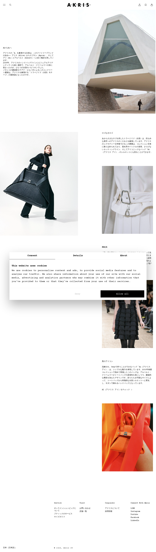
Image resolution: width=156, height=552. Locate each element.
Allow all (122, 294)
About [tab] (123, 255)
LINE (133, 508)
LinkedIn (135, 521)
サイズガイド (59, 517)
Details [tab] (78, 255)
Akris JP (68, 548)
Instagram (135, 511)
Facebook (135, 518)
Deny (77, 294)
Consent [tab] (32, 255)
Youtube (134, 514)
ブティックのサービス (63, 514)
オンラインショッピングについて (65, 509)
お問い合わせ (85, 508)
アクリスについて (112, 508)
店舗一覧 (83, 511)
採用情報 (108, 511)
